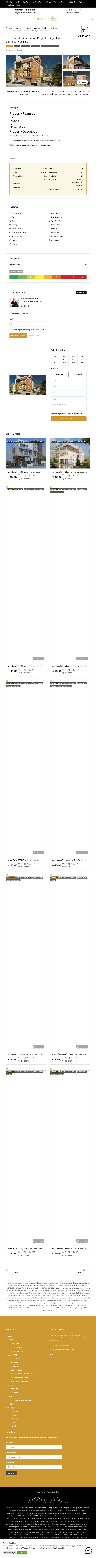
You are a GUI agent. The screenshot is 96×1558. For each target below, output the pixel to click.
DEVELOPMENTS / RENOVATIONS (22, 1374)
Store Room (55, 232)
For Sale (17, 46)
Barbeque (15, 225)
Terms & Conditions (53, 1492)
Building (28, 28)
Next (79, 1272)
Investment (37, 28)
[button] (88, 1550)
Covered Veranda (17, 229)
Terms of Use (39, 330)
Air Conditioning (17, 213)
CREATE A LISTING (17, 1351)
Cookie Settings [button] (9, 1553)
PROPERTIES (15, 1359)
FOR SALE (14, 1362)
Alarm (14, 217)
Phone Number (11, 1452)
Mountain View (56, 213)
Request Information (18, 335)
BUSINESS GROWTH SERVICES (21, 1400)
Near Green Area (56, 217)
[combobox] (69, 380)
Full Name (9, 1442)
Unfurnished (55, 240)
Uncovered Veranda (57, 236)
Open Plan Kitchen (57, 221)
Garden (14, 244)
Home (11, 28)
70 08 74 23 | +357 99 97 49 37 (25, 10)
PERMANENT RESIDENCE (19, 1377)
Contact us (53, 1355)
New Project (36, 46)
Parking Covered (56, 225)
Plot (45, 28)
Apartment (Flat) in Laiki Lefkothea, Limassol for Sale (30, 1054)
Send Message (34, 335)
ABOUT (10, 1340)
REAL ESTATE (12, 1355)
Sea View (54, 229)
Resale (53, 880)
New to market (46, 46)
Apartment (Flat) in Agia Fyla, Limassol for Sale (28, 472)
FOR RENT (14, 1366)
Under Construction (57, 492)
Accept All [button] (22, 1553)
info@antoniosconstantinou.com (25, 13)
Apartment (19, 28)
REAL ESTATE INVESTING (19, 1381)
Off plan (55, 46)
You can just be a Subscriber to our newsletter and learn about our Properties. (32, 1437)
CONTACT (11, 1404)
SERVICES (11, 1396)
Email (11, 319)
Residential (53, 28)
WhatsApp (39, 301)
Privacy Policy (40, 1492)
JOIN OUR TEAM (16, 1347)
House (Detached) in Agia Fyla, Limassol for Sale (72, 1054)
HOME (10, 1336)
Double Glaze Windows (19, 232)
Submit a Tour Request (68, 419)
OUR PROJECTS (16, 1370)
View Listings (81, 292)
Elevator (14, 240)
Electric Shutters (17, 236)
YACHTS (10, 1385)
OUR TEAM (15, 1344)
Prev (16, 1272)
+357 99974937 (28, 301)
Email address (10, 1462)
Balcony (14, 221)
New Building (26, 46)
